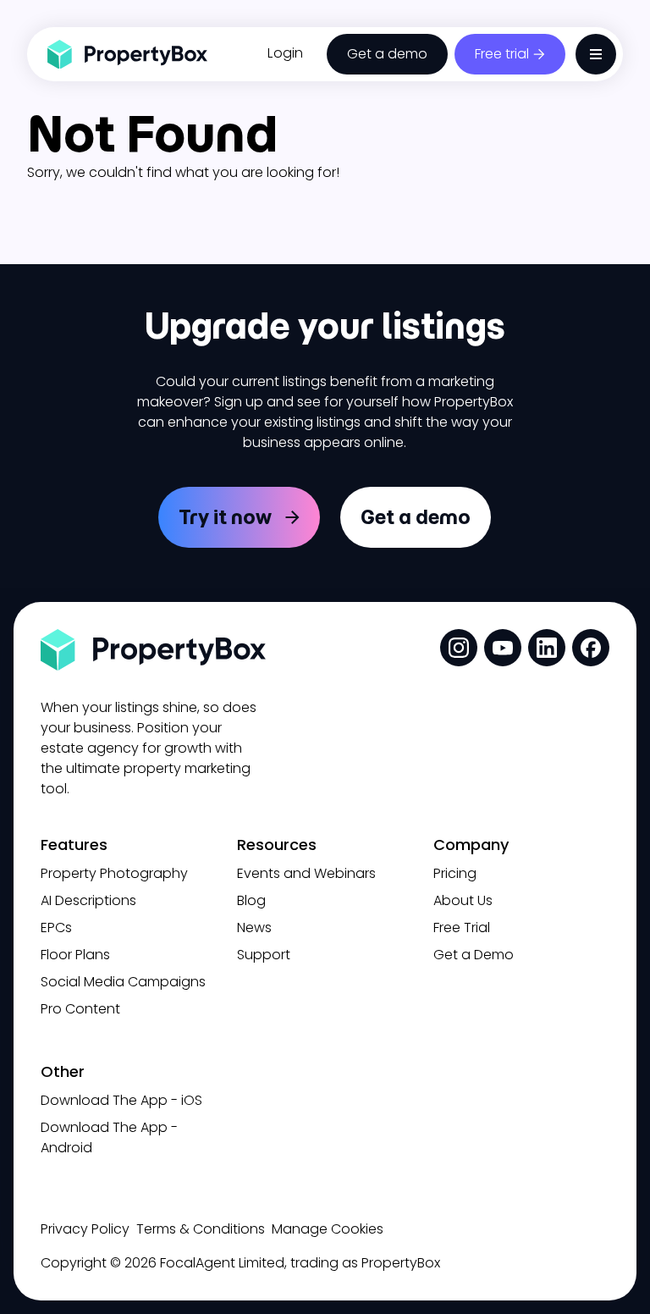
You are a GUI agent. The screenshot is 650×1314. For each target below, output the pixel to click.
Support (263, 954)
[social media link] (458, 647)
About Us (463, 900)
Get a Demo (473, 954)
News (254, 927)
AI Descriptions (88, 900)
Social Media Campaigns (123, 981)
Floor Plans (75, 954)
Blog (251, 900)
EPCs (56, 927)
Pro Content (80, 1009)
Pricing (454, 873)
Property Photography (114, 873)
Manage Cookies (327, 1229)
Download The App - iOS (121, 1100)
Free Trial (461, 927)
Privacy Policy (85, 1229)
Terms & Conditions (200, 1229)
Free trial (502, 53)
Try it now (225, 517)
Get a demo (387, 53)
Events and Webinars (306, 873)
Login (285, 53)
